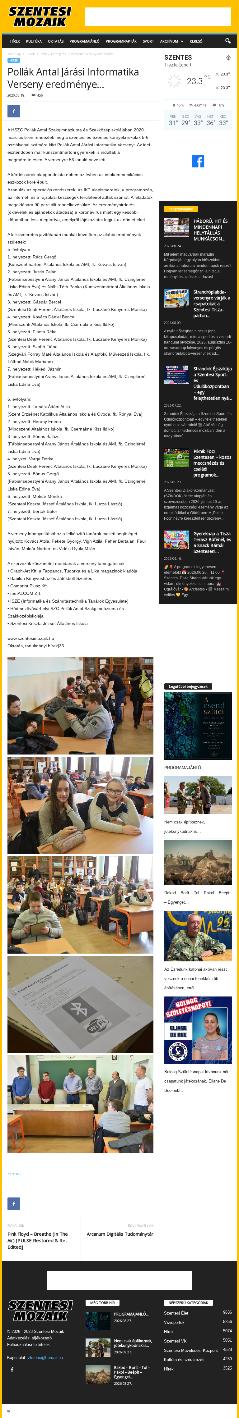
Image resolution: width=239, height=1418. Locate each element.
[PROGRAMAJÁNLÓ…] (198, 726)
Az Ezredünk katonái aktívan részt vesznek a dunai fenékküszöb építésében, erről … (195, 978)
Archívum (169, 41)
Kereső (196, 41)
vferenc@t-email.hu (45, 1357)
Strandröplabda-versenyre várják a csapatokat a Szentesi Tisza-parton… (212, 303)
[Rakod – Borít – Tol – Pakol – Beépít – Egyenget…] (198, 862)
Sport (148, 41)
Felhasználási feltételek (28, 1344)
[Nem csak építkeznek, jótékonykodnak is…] (198, 795)
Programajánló (85, 41)
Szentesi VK (175, 1341)
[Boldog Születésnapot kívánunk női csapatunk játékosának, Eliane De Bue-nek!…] (198, 1030)
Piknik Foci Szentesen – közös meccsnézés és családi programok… (213, 463)
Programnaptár (121, 41)
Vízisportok (174, 1322)
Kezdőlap (14, 54)
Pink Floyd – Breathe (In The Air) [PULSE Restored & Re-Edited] (37, 1240)
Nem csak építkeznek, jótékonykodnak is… (133, 1343)
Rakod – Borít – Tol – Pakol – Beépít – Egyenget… (132, 1372)
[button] (228, 41)
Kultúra (34, 41)
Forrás (14, 1173)
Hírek (15, 41)
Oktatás (55, 41)
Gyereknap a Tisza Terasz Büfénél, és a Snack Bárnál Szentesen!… (212, 542)
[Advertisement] (158, 16)
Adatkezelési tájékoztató (29, 1338)
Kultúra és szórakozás (184, 1359)
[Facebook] (13, 111)
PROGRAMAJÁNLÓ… (184, 767)
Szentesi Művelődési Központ (191, 1350)
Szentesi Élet (176, 1313)
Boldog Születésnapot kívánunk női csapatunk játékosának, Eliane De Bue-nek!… (196, 1081)
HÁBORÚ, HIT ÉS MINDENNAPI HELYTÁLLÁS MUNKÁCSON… (211, 230)
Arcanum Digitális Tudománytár (120, 1234)
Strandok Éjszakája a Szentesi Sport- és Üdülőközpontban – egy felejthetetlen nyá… (213, 383)
